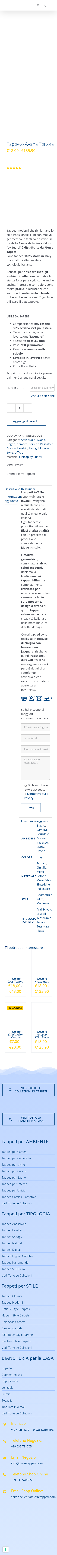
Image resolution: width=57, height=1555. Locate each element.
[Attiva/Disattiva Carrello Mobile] (37, 5)
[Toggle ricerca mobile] (44, 5)
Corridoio (43, 834)
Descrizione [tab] (11, 489)
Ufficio (19, 452)
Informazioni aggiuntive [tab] (11, 499)
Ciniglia (41, 867)
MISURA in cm (16, 388)
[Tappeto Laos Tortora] (15, 951)
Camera (22, 444)
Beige (40, 857)
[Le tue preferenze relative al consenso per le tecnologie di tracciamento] (6, 1549)
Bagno (11, 444)
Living (33, 448)
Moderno (43, 903)
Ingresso (42, 842)
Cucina (11, 448)
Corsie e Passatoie (41, 444)
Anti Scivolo (44, 909)
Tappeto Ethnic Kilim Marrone (15, 1034)
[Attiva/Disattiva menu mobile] (50, 5)
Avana (41, 440)
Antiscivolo (28, 440)
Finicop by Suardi (30, 457)
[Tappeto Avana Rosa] (42, 951)
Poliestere (43, 889)
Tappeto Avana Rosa (42, 980)
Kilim (40, 899)
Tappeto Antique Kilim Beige (42, 1034)
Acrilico (41, 863)
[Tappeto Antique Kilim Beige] (42, 1004)
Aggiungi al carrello (26, 421)
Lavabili (22, 448)
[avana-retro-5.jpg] (28, 76)
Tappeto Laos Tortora (15, 980)
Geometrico (44, 895)
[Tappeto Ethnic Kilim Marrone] (15, 1004)
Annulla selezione (43, 396)
